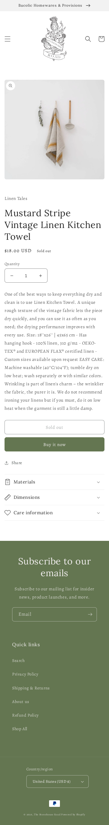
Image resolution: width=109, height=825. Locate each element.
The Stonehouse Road (47, 814)
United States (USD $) (52, 781)
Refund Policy (25, 715)
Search (18, 660)
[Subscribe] (90, 614)
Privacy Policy (25, 674)
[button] (7, 39)
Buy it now (54, 444)
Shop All (19, 729)
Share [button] (17, 463)
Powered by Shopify (73, 814)
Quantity (12, 263)
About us (20, 702)
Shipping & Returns (31, 688)
